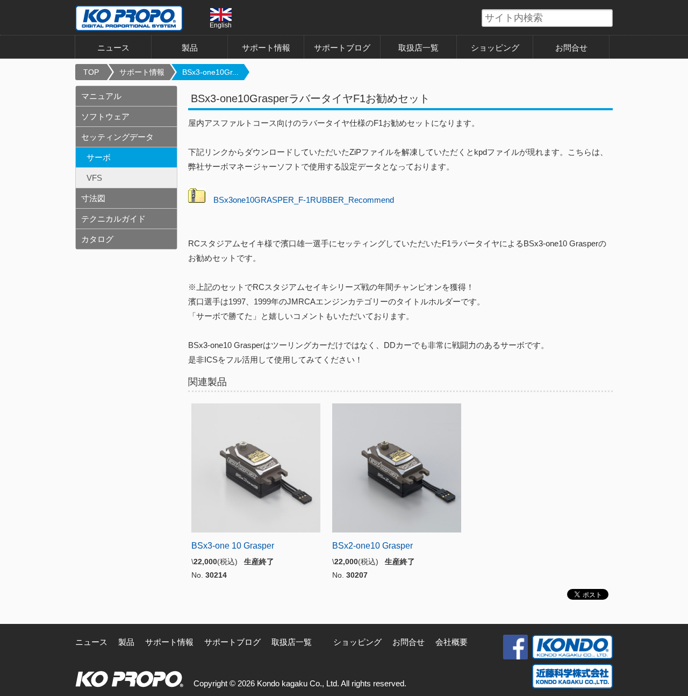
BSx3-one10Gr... (210, 72)
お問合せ (571, 47)
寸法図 (93, 198)
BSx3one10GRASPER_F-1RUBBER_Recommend (303, 199)
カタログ (97, 239)
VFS (94, 177)
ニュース (113, 47)
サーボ (99, 157)
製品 (126, 642)
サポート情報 (266, 47)
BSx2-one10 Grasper (372, 545)
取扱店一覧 (418, 47)
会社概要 (451, 642)
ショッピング (495, 47)
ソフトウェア (105, 116)
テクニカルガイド (113, 218)
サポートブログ (342, 47)
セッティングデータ (117, 136)
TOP (91, 72)
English (221, 25)
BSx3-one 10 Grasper (232, 545)
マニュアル (101, 96)
